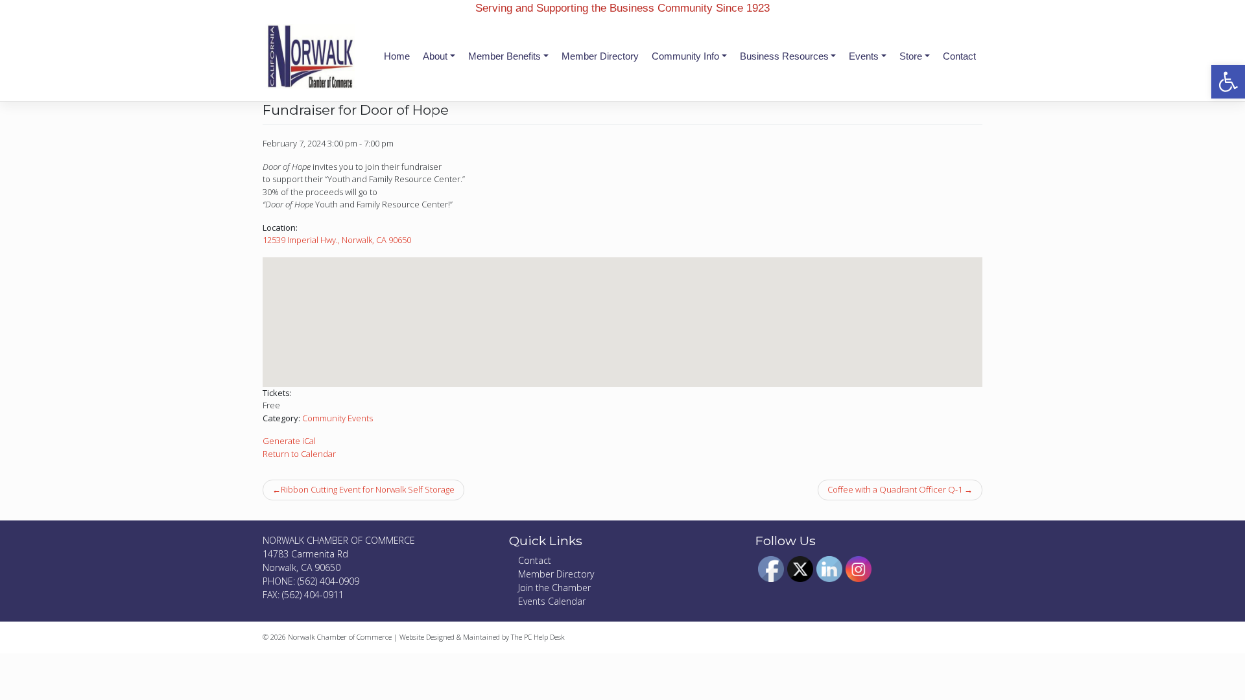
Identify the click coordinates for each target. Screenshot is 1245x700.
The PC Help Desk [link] (538, 637)
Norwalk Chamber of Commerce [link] (340, 637)
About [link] (435, 56)
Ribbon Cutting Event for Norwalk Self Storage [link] (368, 489)
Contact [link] (959, 56)
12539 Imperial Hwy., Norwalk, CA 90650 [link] (337, 240)
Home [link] (397, 56)
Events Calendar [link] (552, 601)
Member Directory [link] (600, 56)
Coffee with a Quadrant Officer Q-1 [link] (894, 489)
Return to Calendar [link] (299, 454)
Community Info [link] (685, 56)
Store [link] (910, 56)
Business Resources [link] (784, 56)
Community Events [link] (337, 418)
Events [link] (864, 56)
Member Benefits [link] (504, 56)
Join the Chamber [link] (554, 587)
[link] (1228, 82)
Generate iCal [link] (289, 441)
